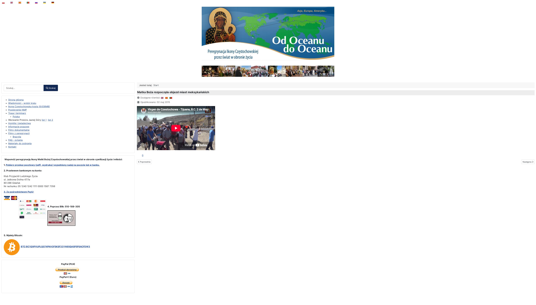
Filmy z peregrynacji (19, 133)
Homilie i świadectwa (19, 123)
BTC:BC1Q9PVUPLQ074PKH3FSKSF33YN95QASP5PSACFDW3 (55, 246)
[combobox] (24, 88)
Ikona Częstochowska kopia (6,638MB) (29, 106)
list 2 (50, 120)
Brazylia (17, 136)
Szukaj (52, 88)
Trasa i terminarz (17, 113)
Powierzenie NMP (17, 109)
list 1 (44, 120)
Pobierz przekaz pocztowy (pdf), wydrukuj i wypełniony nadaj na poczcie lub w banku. (53, 165)
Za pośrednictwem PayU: (20, 191)
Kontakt (12, 146)
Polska (16, 116)
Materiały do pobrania (20, 143)
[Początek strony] (532, 296)
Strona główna (16, 99)
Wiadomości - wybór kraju (22, 103)
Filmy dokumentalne (18, 130)
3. (5, 191)
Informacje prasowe (18, 126)
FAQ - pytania (15, 140)
